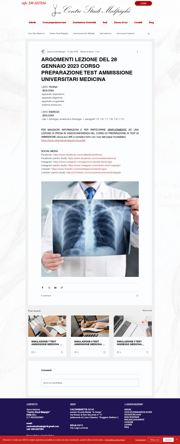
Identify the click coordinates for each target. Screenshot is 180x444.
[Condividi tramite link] (62, 287)
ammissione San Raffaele (84, 33)
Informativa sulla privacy (115, 439)
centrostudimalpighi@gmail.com (42, 426)
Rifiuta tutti (154, 439)
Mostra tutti (147, 310)
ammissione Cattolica (125, 33)
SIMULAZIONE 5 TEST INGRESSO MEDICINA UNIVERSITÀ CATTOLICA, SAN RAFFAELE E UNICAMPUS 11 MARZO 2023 (131, 343)
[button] (148, 33)
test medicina (105, 33)
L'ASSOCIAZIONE (133, 404)
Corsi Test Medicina (36, 33)
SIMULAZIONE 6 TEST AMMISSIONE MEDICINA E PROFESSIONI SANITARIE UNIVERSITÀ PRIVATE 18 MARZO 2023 (89, 343)
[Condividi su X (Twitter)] (49, 287)
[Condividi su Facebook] (42, 287)
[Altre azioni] (137, 51)
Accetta (168, 439)
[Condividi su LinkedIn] (55, 287)
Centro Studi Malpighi (59, 33)
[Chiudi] (176, 440)
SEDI (72, 404)
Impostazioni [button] (140, 439)
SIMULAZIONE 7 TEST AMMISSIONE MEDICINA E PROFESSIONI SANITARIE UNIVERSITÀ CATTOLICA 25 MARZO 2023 (47, 343)
